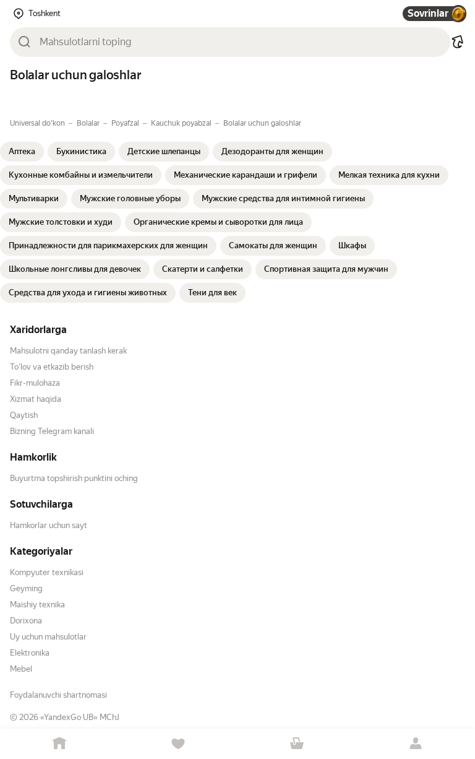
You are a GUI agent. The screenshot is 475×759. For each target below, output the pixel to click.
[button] (457, 42)
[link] (22, 152)
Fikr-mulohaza (35, 383)
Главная (59, 744)
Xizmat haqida (35, 399)
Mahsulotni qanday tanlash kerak (68, 350)
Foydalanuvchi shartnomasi (58, 695)
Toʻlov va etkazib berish (51, 366)
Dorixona (26, 620)
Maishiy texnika (37, 604)
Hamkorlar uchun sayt (48, 525)
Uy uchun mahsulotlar (48, 636)
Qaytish (24, 415)
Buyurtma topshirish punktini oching (74, 478)
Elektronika (29, 652)
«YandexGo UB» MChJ (79, 717)
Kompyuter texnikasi (46, 572)
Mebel (21, 669)
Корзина (297, 744)
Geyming (26, 588)
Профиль (415, 744)
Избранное (178, 744)
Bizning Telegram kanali (52, 431)
